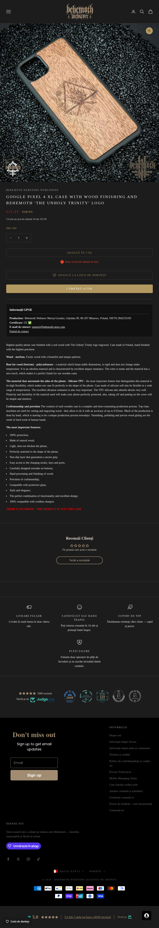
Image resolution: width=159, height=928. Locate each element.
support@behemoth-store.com (48, 327)
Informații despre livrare (122, 741)
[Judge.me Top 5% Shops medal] (118, 696)
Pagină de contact (19, 331)
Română (95, 871)
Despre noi (115, 735)
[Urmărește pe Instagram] (28, 859)
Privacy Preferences (120, 772)
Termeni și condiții (119, 754)
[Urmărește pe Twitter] (18, 859)
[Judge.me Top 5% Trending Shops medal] (135, 696)
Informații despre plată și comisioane (129, 748)
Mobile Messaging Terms (123, 778)
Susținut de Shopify (101, 879)
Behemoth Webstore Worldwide (32, 190)
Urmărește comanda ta (121, 797)
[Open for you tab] (146, 915)
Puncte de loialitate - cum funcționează (130, 803)
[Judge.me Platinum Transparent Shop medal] (86, 696)
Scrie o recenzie (79, 560)
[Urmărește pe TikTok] (38, 859)
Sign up (34, 775)
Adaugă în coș (79, 252)
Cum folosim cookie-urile (123, 784)
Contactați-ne (116, 810)
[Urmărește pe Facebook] (8, 859)
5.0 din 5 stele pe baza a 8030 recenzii (87, 917)
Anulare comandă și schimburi (126, 791)
